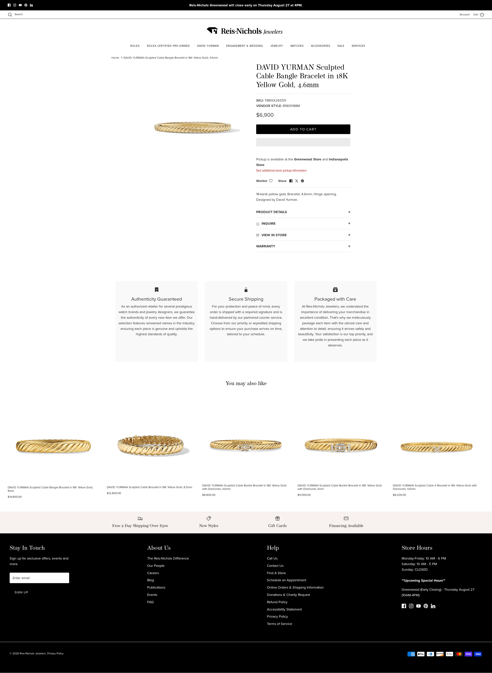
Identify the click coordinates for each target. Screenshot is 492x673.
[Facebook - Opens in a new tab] (9, 5)
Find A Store (276, 572)
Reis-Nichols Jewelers (33, 653)
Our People (156, 565)
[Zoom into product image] (193, 114)
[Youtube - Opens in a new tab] (20, 5)
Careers (153, 572)
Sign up (21, 592)
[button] (303, 145)
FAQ (150, 602)
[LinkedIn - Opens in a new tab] (31, 5)
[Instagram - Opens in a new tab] (14, 5)
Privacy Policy (277, 616)
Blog (150, 580)
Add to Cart (303, 129)
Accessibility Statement (284, 609)
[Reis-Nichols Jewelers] (245, 30)
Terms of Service (279, 623)
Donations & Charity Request (288, 594)
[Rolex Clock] (366, 30)
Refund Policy (277, 602)
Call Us (272, 558)
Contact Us (275, 565)
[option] (193, 114)
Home (115, 58)
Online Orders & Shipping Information (295, 587)
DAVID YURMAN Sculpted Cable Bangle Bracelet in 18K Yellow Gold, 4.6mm (170, 58)
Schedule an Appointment (286, 580)
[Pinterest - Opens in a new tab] (25, 5)
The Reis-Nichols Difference (168, 558)
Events (152, 594)
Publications (156, 587)
